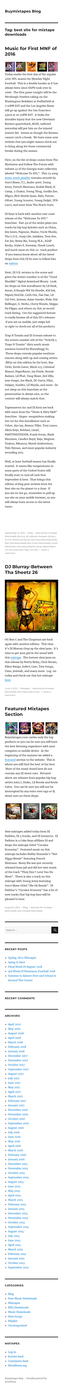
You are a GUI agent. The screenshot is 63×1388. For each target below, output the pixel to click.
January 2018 (16, 1051)
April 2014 (14, 1244)
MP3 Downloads (18, 1307)
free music (34, 691)
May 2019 (14, 1028)
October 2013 (16, 1263)
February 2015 (17, 1204)
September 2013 (18, 1267)
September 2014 (18, 1226)
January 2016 (16, 1159)
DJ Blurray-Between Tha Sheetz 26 (28, 569)
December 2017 (17, 1055)
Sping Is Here (16, 962)
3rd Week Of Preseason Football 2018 (31, 971)
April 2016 (14, 1145)
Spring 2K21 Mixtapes (22, 957)
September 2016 (18, 1123)
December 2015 (18, 1163)
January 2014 (16, 1258)
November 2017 (18, 1060)
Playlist (12, 1321)
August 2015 (16, 1181)
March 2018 (15, 1042)
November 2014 (18, 1217)
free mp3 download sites (44, 539)
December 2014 (18, 1213)
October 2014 (16, 1222)
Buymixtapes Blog (23, 11)
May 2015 (14, 1190)
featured (10, 759)
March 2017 (15, 1096)
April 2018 (14, 1037)
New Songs (15, 1316)
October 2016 (16, 1118)
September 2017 (18, 1069)
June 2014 (14, 1240)
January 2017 (16, 1105)
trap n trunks (31, 549)
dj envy (21, 536)
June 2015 (14, 1186)
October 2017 (16, 1064)
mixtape (15, 657)
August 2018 (16, 1033)
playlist (31, 546)
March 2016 (15, 1150)
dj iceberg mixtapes (36, 536)
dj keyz (51, 536)
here (8, 680)
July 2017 (13, 1078)
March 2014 (15, 1249)
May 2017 (14, 1087)
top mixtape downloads (29, 910)
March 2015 (15, 1199)
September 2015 (18, 1177)
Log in (12, 1352)
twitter (13, 263)
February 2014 (17, 1254)
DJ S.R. (8, 539)
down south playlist (17, 177)
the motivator (16, 549)
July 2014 (14, 1235)
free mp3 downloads (15, 543)
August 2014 (16, 1231)
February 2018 (17, 1046)
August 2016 (16, 1127)
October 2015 (16, 1172)
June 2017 (14, 1082)
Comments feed (18, 1361)
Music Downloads (19, 1312)
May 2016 (14, 1141)
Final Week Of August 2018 (25, 966)
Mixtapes (25, 688)
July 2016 (14, 1132)
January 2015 (16, 1208)
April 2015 (14, 1195)
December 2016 (18, 1109)
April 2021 (14, 1024)
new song (21, 546)
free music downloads (38, 543)
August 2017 (16, 1073)
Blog (30, 533)
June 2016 (14, 1136)
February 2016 (17, 1154)
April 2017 (14, 1091)
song (38, 546)
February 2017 (17, 1100)
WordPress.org (17, 1365)
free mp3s (22, 691)
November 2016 (18, 1114)
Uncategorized (17, 1325)
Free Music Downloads (22, 1298)
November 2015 (18, 1168)
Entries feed (15, 1356)
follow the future (21, 539)
